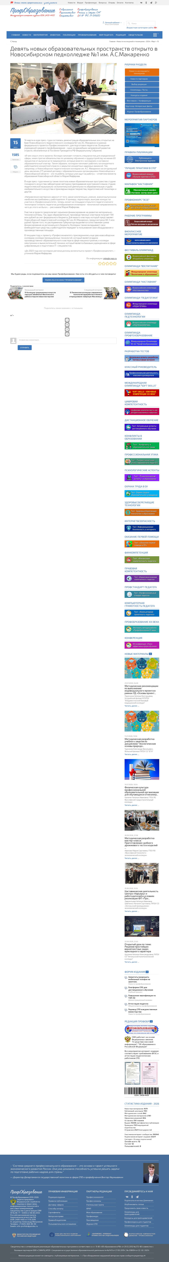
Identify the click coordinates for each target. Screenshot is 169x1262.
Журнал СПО (91, 1224)
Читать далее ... (132, 706)
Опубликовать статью (134, 1204)
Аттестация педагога (138, 1003)
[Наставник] (142, 191)
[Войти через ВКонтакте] (67, 324)
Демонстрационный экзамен (140, 1000)
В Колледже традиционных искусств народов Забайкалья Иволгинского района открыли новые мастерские (40, 294)
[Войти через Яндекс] (67, 329)
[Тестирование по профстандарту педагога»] (142, 594)
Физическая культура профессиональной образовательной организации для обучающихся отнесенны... (142, 791)
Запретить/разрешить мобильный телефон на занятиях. (139, 979)
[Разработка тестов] (142, 358)
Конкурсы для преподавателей (138, 1218)
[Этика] (142, 461)
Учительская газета (95, 1205)
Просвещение (92, 1220)
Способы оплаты (55, 1208)
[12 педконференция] (142, 645)
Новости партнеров (139, 79)
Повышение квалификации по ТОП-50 (142, 996)
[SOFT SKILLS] (142, 392)
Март (154, 41)
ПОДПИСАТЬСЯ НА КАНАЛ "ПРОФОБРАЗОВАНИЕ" (63, 280)
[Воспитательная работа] (142, 241)
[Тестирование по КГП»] (142, 613)
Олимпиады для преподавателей (131, 1213)
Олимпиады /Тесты (139, 90)
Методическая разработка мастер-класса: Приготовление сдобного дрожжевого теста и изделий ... (141, 843)
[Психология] (142, 477)
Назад (14, 41)
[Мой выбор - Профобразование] (142, 222)
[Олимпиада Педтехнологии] (142, 323)
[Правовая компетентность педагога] (142, 578)
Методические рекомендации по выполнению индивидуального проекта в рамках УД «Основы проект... (141, 689)
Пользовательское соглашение (62, 1224)
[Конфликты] (142, 445)
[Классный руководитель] (142, 374)
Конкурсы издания (139, 95)
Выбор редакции (139, 84)
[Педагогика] (142, 305)
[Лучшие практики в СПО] (142, 175)
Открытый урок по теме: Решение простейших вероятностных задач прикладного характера (138, 948)
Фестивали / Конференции (139, 100)
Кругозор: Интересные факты (139, 106)
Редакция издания (56, 1197)
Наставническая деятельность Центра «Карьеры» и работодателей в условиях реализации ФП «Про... (141, 895)
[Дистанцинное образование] (142, 411)
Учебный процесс (135, 992)
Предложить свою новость (136, 1208)
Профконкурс (92, 1216)
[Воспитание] (142, 273)
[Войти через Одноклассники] (67, 334)
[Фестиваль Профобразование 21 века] (142, 629)
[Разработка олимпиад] (142, 257)
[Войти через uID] (67, 320)
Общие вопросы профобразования (142, 1006)
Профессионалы (93, 1201)
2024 (148, 41)
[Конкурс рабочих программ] (142, 206)
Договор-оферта (56, 1205)
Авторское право (55, 1216)
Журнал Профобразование (139, 111)
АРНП (88, 1208)
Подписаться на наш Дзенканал (138, 1200)
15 (158, 41)
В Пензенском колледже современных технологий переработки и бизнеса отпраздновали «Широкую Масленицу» (85, 294)
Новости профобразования (139, 984)
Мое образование (94, 1212)
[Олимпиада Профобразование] (142, 342)
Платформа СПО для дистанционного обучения (140, 988)
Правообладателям (57, 1220)
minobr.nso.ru (110, 258)
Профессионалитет (95, 1197)
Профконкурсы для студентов (137, 1222)
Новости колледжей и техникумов (139, 72)
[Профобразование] (142, 159)
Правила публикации (57, 1201)
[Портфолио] (142, 559)
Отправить (24, 348)
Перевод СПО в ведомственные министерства (142, 1010)
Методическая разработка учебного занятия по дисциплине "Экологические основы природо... (140, 743)
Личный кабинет (112, 22)
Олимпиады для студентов (136, 1226)
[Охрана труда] (142, 493)
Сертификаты (54, 1212)
